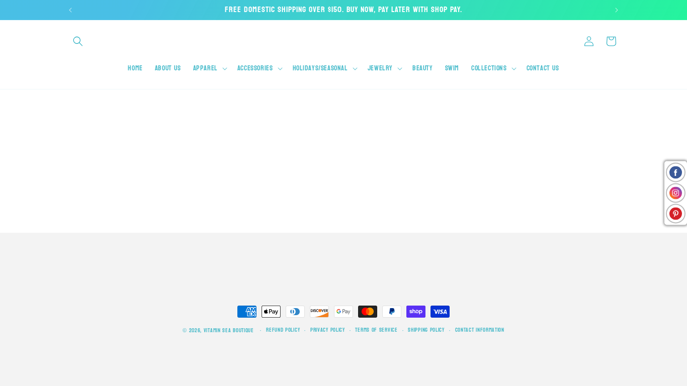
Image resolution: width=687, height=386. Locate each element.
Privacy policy (327, 330)
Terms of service (376, 330)
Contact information (479, 330)
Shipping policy (426, 330)
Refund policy (283, 330)
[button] (78, 41)
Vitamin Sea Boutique (229, 330)
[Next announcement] (617, 10)
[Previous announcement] (70, 10)
